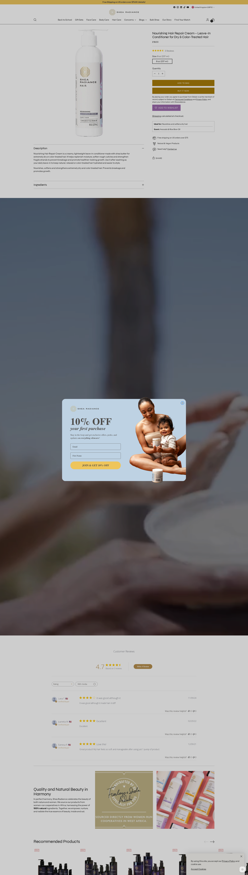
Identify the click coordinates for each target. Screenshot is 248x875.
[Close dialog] (182, 403)
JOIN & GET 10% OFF (95, 465)
